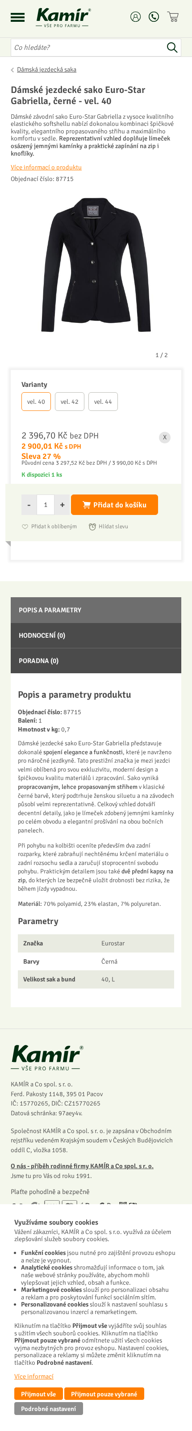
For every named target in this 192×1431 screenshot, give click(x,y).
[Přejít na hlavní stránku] (74, 17)
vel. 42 (70, 402)
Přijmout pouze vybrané (104, 1394)
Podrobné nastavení (48, 1409)
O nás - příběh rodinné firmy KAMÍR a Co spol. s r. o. (82, 1166)
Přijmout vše (38, 1394)
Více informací (34, 1376)
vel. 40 (36, 402)
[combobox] (87, 47)
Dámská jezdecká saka (46, 69)
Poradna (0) (38, 661)
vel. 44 (103, 402)
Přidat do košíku (119, 505)
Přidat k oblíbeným (54, 526)
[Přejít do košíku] (174, 17)
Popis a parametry (50, 610)
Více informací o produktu (46, 167)
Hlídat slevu (113, 526)
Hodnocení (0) (42, 635)
